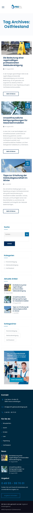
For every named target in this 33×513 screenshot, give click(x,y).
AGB (2, 509)
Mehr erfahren (10, 94)
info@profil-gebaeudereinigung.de (16, 407)
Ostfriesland (10, 268)
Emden (5, 432)
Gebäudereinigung (12, 265)
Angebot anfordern (10, 495)
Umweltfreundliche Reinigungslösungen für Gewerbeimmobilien (15, 120)
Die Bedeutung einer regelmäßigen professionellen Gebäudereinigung (13, 61)
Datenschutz (17, 509)
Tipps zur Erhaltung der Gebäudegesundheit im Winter (15, 178)
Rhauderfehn (7, 423)
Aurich (5, 428)
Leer (4, 436)
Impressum (8, 509)
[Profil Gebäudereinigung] (16, 6)
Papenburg (6, 441)
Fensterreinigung (11, 262)
